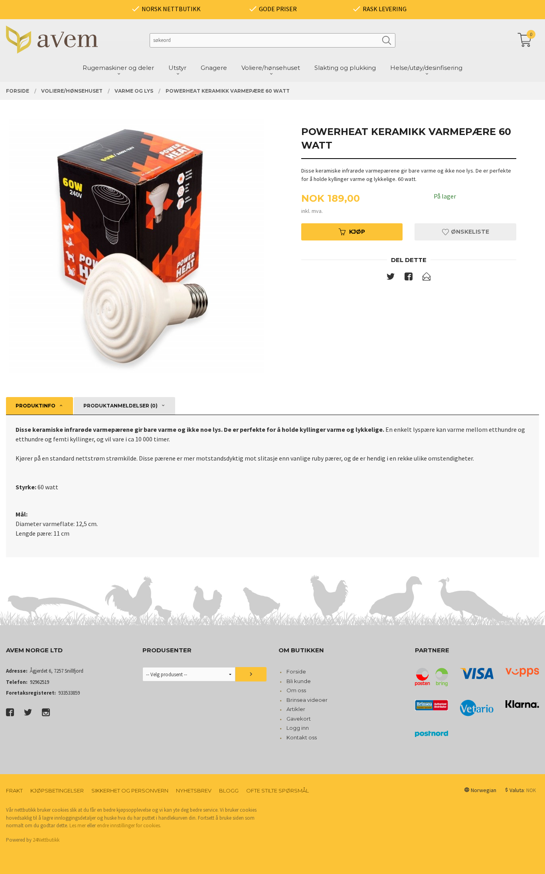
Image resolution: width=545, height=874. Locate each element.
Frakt (14, 790)
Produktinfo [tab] (35, 406)
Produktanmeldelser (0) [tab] (120, 406)
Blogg (229, 790)
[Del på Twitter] (390, 278)
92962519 (39, 682)
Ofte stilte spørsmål (277, 790)
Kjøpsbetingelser (57, 790)
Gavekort (298, 718)
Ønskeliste (469, 231)
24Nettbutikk (46, 839)
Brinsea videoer (307, 700)
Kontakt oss (301, 737)
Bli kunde (298, 681)
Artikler (295, 709)
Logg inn (297, 728)
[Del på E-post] (426, 278)
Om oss (296, 690)
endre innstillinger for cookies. (129, 825)
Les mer (77, 825)
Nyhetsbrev (193, 790)
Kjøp (357, 231)
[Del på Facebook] (408, 278)
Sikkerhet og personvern (129, 790)
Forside (296, 671)
